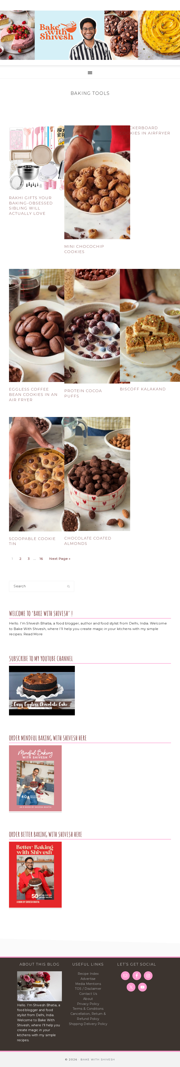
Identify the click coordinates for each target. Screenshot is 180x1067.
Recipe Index (88, 974)
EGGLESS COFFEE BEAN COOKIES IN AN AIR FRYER (33, 394)
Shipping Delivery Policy (88, 1024)
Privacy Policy (88, 1004)
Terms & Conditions (88, 1009)
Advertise (88, 979)
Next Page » (59, 557)
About (88, 999)
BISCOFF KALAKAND (143, 389)
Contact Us (88, 994)
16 (42, 557)
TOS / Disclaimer (88, 989)
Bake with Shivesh (90, 35)
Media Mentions (88, 984)
